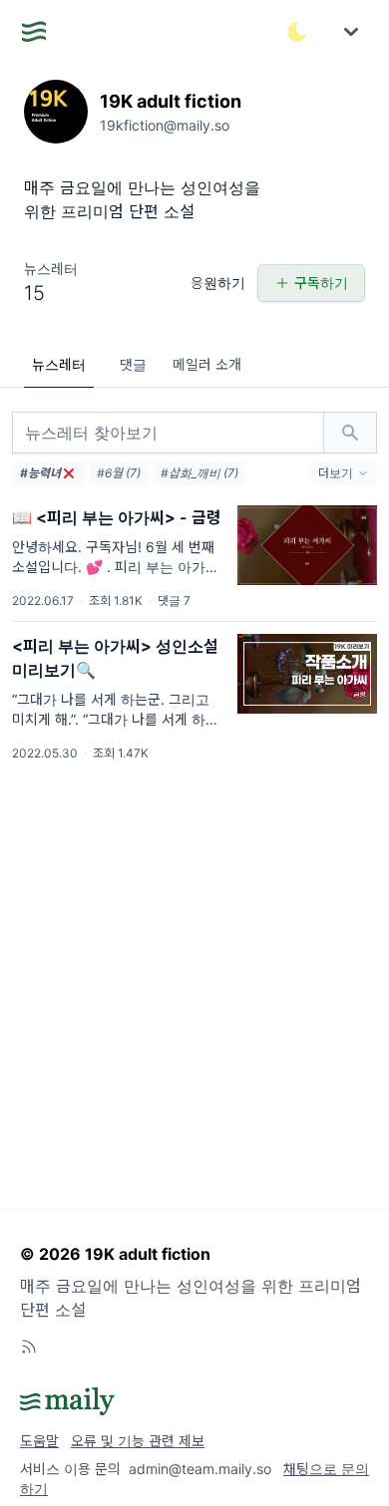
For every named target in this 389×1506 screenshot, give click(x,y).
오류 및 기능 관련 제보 (137, 1440)
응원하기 (218, 282)
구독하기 (321, 282)
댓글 (133, 364)
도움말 (39, 1440)
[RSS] (29, 1346)
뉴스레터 (59, 364)
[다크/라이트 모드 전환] (297, 32)
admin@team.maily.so (200, 1468)
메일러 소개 (207, 364)
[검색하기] (350, 432)
